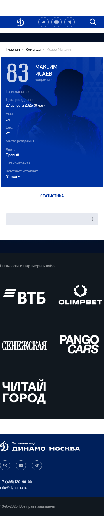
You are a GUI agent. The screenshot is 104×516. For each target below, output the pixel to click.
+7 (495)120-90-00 (16, 481)
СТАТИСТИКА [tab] (52, 196)
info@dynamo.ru (13, 487)
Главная (13, 49)
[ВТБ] (24, 296)
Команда (33, 49)
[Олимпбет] (79, 296)
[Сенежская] (24, 344)
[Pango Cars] (79, 344)
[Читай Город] (24, 391)
